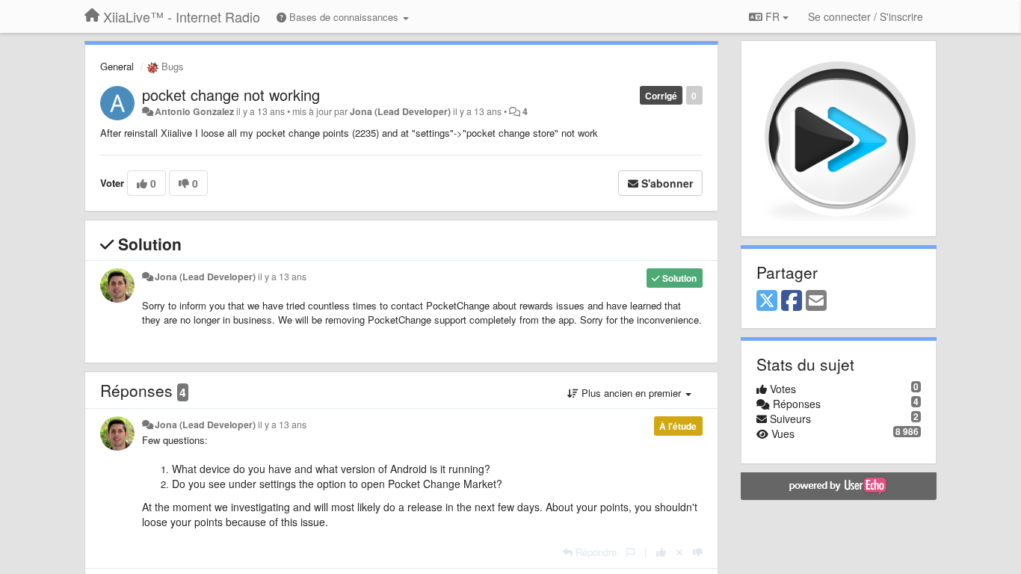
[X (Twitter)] (766, 301)
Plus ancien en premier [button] (631, 393)
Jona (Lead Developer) (400, 111)
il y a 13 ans (282, 276)
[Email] (816, 301)
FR (772, 16)
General (117, 66)
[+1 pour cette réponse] (661, 552)
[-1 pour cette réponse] (698, 552)
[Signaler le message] (630, 552)
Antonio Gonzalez (194, 111)
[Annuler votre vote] (679, 552)
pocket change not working (231, 94)
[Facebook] (791, 301)
